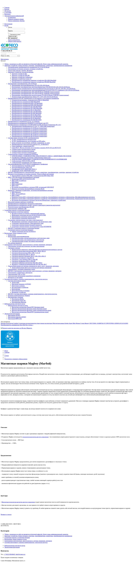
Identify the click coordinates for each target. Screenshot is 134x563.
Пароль (10, 31)
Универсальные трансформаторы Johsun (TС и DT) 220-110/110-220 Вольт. (35, 97)
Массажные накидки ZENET (17, 317)
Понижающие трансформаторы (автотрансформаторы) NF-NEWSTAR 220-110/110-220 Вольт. (41, 87)
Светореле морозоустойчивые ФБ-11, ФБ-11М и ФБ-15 (29, 256)
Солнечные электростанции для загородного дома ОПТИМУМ (31, 226)
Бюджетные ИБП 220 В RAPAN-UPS (23, 179)
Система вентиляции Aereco (17, 281)
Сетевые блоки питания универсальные (24, 152)
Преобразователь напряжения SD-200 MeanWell (26, 113)
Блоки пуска (12, 235)
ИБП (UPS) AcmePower (19, 180)
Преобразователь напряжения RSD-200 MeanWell (27, 105)
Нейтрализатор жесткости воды (18, 305)
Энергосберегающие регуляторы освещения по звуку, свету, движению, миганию (33, 266)
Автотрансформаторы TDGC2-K (22, 167)
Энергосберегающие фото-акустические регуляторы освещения (31, 267)
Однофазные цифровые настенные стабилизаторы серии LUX (31, 157)
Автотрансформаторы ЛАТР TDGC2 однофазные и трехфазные (28, 164)
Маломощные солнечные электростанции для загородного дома (32, 221)
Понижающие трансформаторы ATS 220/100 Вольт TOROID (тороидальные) (36, 92)
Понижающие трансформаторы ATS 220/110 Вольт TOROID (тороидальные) (35, 93)
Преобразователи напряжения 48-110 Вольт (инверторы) (29, 134)
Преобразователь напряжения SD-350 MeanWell (26, 116)
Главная (6, 7)
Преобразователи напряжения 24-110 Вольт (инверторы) (29, 131)
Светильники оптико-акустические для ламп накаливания (26, 246)
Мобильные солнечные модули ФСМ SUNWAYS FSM (29, 215)
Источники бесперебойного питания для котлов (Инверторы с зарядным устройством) (39, 200)
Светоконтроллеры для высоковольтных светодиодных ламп (30, 238)
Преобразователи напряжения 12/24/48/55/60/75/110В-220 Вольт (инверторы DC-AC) (34, 125)
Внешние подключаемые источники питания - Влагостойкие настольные (31, 174)
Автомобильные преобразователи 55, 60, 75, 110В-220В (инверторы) (33, 126)
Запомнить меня (15, 34)
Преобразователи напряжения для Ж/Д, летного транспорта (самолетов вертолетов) (34, 205)
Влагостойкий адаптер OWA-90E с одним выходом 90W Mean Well (32, 175)
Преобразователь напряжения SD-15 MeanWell (26, 110)
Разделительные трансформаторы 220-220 (21, 207)
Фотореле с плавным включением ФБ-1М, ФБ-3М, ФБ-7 (29, 264)
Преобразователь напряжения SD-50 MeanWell (26, 118)
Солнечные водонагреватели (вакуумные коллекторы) (36, 323)
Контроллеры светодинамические (18, 236)
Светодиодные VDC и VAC (16, 274)
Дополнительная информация (14, 16)
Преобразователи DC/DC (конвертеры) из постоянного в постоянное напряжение (33, 98)
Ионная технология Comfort (9, 323)
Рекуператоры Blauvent (19, 302)
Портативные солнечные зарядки (18, 212)
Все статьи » (29, 325)
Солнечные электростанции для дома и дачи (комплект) (25, 220)
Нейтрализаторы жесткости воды (14, 304)
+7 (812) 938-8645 (9, 554)
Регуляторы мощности (15, 243)
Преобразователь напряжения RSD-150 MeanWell (27, 103)
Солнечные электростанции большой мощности (27, 225)
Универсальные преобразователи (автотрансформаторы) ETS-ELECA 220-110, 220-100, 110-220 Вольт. (43, 88)
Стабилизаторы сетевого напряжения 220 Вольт (23, 154)
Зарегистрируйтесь (14, 40)
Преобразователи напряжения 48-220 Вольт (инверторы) (29, 136)
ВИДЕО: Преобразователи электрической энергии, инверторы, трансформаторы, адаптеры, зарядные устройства (43, 172)
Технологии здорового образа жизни (15, 359)
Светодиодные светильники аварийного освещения (24, 276)
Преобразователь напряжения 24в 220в (13, 325)
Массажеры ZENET (14, 315)
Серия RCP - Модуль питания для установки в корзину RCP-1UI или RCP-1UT (36, 148)
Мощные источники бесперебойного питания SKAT (28, 189)
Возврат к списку (6, 514)
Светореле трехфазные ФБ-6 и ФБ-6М (23, 261)
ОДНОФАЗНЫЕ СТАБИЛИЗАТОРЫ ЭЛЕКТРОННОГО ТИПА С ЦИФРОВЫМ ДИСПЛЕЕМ (41, 156)
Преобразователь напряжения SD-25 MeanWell (26, 115)
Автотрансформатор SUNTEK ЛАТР (23, 166)
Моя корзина (5, 59)
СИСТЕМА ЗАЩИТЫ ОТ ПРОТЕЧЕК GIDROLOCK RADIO (108, 323)
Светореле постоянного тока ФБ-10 (23, 258)
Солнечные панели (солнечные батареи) (20, 230)
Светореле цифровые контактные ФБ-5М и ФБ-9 (27, 263)
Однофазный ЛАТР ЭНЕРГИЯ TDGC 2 (24, 169)
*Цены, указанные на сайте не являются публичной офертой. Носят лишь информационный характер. (36, 64)
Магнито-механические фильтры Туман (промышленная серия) (31, 310)
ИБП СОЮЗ (15, 195)
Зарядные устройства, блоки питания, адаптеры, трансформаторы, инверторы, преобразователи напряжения (38, 65)
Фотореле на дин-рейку (15, 277)
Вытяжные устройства (19, 292)
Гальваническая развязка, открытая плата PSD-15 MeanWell (30, 100)
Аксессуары (15, 282)
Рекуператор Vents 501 (19, 300)
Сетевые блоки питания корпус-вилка (23, 149)
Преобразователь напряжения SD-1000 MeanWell (27, 108)
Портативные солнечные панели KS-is (24, 218)
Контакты (7, 14)
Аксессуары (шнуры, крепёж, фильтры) (20, 70)
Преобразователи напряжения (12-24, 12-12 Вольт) (23, 121)
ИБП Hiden (15, 182)
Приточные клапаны (18, 286)
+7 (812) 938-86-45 (6, 51)
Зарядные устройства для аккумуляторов (20, 72)
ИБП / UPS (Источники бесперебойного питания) (23, 177)
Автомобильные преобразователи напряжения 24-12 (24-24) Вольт (28, 67)
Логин (10, 27)
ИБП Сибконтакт (17, 184)
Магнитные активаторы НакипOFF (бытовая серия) (28, 307)
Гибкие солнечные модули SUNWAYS (24, 231)
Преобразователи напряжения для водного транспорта (25, 203)
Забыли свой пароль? (14, 41)
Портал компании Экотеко (16, 21)
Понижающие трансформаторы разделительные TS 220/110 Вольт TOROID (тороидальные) (40, 95)
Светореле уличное (14, 248)
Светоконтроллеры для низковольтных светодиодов (28, 240)
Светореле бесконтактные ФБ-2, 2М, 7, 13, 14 (26, 253)
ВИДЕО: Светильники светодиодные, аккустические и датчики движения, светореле (34, 271)
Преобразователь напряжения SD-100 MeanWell (26, 106)
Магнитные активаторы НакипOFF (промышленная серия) (30, 312)
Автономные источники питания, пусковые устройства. (25, 69)
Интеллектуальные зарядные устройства (20, 202)
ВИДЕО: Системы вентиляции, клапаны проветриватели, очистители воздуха (32, 294)
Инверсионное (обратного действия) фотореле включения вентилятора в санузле (37, 249)
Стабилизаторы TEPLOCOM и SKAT (23, 161)
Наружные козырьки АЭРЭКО (21, 284)
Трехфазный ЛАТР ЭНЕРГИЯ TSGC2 (23, 171)
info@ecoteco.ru (20, 554)
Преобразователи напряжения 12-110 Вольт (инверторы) (29, 128)
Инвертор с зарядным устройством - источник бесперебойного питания (30, 190)
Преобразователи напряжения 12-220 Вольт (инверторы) (29, 129)
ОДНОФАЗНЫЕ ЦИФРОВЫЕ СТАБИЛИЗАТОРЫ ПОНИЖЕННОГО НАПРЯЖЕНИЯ (39, 159)
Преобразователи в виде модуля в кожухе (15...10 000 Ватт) (30, 144)
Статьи (6, 355)
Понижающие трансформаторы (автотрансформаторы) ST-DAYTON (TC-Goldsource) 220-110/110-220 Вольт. (45, 90)
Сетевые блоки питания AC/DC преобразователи (23, 138)
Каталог (6, 9)
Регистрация (8, 24)
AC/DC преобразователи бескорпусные (24, 139)
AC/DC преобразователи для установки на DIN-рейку (28, 141)
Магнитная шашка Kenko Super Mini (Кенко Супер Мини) (71, 323)
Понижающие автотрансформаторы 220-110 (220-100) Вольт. (30, 85)
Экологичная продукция (12, 313)
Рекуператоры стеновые (15, 297)
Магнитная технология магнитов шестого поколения (18, 502)
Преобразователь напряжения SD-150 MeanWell (26, 111)
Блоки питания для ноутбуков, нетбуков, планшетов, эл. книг (31, 143)
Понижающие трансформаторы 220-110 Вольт (22, 83)
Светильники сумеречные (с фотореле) (20, 272)
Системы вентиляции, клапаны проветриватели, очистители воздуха (25, 279)
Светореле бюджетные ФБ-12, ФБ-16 (23, 254)
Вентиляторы (16, 289)
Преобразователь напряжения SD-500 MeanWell (26, 120)
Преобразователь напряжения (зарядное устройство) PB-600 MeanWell (33, 82)
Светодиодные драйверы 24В (17, 208)
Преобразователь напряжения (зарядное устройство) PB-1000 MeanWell (34, 80)
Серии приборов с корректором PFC (23, 146)
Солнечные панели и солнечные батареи (17, 210)
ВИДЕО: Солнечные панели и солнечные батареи (23, 228)
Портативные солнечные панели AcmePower (26, 217)
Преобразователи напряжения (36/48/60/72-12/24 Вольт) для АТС (28, 123)
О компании (12, 17)
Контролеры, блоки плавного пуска (15, 233)
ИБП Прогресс (16, 192)
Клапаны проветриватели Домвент (19, 295)
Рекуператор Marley (18, 299)
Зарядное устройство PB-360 (21, 75)
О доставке (7, 12)
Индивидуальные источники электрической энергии (28, 213)
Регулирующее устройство (20, 287)
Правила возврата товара (16, 19)
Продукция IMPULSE (15, 318)
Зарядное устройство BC (19, 74)
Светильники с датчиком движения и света (21, 269)
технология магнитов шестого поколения (35, 437)
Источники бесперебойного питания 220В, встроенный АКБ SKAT (33, 187)
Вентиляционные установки (20, 290)
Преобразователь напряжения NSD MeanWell (26, 102)
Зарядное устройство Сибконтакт (22, 77)
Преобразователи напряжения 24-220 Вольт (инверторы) (29, 133)
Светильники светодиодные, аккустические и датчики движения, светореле (28, 244)
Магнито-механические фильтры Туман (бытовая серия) (29, 309)
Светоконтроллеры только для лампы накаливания (27, 241)
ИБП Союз (15, 185)
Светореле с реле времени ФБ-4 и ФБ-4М (24, 259)
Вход (6, 25)
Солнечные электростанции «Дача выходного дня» (28, 223)
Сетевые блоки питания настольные (23, 151)
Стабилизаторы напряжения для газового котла (26, 162)
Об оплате (7, 11)
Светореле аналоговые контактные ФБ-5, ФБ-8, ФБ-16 (29, 251)
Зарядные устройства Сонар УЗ (21, 79)
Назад (6, 351)
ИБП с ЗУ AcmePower (18, 194)
